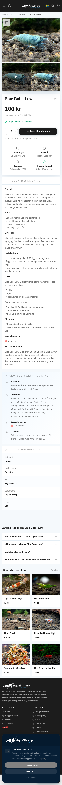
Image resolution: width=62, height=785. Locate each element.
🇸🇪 (47, 5)
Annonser (9, 724)
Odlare (8, 720)
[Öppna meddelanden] (9, 5)
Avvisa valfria (31, 778)
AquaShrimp (11, 494)
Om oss (38, 720)
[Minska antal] (7, 131)
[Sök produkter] (52, 5)
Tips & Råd (40, 724)
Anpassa (29, 771)
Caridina (21, 14)
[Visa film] (16, 77)
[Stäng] (55, 740)
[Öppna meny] (4, 5)
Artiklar (38, 728)
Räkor (12, 14)
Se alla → (55, 570)
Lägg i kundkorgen (40, 131)
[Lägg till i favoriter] (55, 99)
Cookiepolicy (40, 716)
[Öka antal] (16, 131)
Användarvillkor (41, 732)
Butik (4, 14)
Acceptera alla (32, 765)
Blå (6, 506)
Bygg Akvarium (11, 716)
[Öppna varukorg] (58, 5)
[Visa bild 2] (45, 77)
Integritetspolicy (42, 712)
